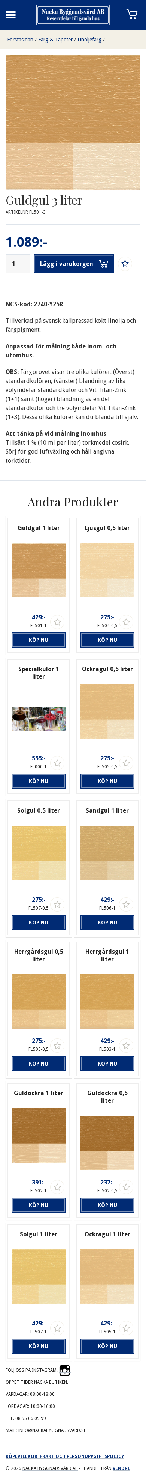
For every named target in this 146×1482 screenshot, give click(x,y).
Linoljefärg (89, 39)
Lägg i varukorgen (66, 264)
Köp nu (38, 640)
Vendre (121, 1468)
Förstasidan (20, 39)
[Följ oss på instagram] (65, 1370)
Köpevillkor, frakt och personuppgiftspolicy (65, 1456)
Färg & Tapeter (55, 39)
